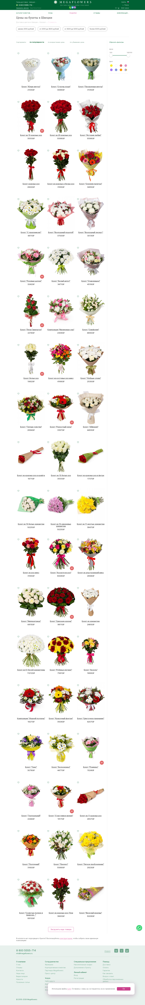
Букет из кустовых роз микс (61, 378)
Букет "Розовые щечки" (31, 281)
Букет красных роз (31, 184)
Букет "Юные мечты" (31, 87)
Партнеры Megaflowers (54, 971)
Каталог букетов (23, 13)
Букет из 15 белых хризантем (31, 524)
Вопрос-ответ (108, 976)
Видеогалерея (22, 976)
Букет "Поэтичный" (31, 864)
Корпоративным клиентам (55, 968)
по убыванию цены (77, 42)
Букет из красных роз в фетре (90, 475)
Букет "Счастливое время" (61, 816)
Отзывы (96, 13)
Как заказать (108, 973)
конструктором (66, 938)
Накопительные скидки (83, 965)
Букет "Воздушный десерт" (90, 232)
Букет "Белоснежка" (61, 767)
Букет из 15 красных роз (31, 135)
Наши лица (20, 973)
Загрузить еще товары (61, 929)
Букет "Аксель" (91, 670)
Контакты (20, 971)
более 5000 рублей (97, 29)
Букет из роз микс (31, 573)
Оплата (105, 968)
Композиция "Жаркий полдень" (31, 718)
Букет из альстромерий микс (91, 573)
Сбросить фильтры (116, 42)
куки (69, 989)
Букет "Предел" (61, 864)
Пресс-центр (50, 973)
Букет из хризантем (91, 621)
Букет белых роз (31, 378)
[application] (107, 950)
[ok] (121, 951)
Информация (122, 13)
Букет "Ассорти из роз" (61, 573)
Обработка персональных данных (113, 980)
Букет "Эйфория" (90, 427)
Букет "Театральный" (31, 816)
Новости (19, 979)
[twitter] (127, 951)
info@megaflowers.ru (24, 953)
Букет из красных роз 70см (61, 913)
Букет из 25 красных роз (61, 135)
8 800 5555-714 (26, 950)
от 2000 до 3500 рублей (49, 29)
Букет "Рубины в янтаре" (61, 670)
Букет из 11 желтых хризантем (90, 524)
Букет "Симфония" (90, 330)
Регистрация (79, 978)
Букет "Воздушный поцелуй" (61, 232)
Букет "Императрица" (31, 621)
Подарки (73, 13)
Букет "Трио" (31, 767)
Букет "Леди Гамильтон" (31, 330)
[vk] (116, 951)
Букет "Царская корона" (61, 621)
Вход (76, 975)
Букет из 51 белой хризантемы (31, 670)
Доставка (106, 965)
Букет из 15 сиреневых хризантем (61, 525)
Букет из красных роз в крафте (31, 475)
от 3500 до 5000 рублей (74, 29)
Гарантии (106, 971)
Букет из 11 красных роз (91, 816)
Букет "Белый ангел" (61, 281)
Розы (50, 13)
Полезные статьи (23, 982)
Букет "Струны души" (61, 87)
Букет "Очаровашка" (90, 281)
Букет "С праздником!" (31, 232)
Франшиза (49, 965)
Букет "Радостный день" (61, 427)
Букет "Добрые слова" (91, 378)
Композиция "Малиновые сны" (60, 330)
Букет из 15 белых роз (61, 475)
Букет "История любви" (90, 135)
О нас (18, 965)
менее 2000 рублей (26, 29)
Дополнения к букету (82, 968)
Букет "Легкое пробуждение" (90, 864)
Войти (124, 2)
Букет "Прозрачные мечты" (90, 87)
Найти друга (50, 981)
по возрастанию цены (56, 42)
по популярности (37, 42)
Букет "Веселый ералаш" (90, 913)
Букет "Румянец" (90, 767)
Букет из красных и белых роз (60, 184)
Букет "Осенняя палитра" (90, 184)
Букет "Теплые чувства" (31, 427)
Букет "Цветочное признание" (90, 718)
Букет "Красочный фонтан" (61, 718)
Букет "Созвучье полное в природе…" (31, 914)
